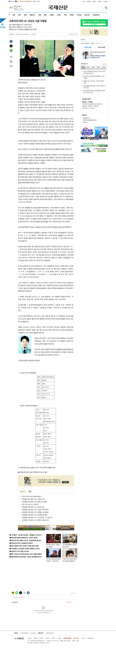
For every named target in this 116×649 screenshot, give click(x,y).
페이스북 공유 (11, 42)
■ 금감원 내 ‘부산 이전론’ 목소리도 (19, 551)
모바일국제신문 (90, 638)
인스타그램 (37, 1)
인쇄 (11, 57)
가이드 (85, 108)
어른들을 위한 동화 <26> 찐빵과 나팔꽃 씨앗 (35, 520)
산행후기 (90, 106)
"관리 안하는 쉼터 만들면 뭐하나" (32, 496)
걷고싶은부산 (33, 633)
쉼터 (30, 491)
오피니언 (87, 15)
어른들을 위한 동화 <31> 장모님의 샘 (33, 507)
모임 (86, 104)
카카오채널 (24, 1)
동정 (98, 104)
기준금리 (92, 43)
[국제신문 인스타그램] (40, 472)
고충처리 (83, 638)
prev (82, 133)
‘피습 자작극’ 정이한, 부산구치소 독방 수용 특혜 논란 (70, 560)
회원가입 (89, 1)
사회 (13, 15)
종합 (83, 67)
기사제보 (59, 638)
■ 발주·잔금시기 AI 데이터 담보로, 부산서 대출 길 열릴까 (26, 554)
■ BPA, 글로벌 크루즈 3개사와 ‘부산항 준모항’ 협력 (24, 546)
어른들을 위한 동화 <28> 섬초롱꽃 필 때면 (34, 515)
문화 (45, 15)
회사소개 (29, 638)
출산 (95, 104)
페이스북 (12, 1)
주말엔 (52, 15)
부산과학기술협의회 (24, 633)
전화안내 (35, 638)
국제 (39, 15)
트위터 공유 (11, 46)
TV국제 (79, 15)
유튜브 (30, 1)
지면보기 (94, 1)
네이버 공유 (11, 51)
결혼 (92, 104)
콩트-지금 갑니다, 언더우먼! (30, 504)
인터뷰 (72, 15)
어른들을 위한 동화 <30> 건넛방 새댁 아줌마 (35, 509)
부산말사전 (96, 15)
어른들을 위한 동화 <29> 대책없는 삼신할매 (35, 512)
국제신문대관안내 (50, 633)
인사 (83, 104)
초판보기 (100, 1)
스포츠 (59, 15)
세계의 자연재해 (85, 43)
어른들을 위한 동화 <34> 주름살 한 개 (33, 499)
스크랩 (11, 66)
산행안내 (84, 106)
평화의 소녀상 (99, 43)
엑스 (18, 1)
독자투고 (53, 638)
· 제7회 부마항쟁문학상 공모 (89, 120)
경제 (25, 15)
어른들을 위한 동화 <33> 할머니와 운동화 (34, 502)
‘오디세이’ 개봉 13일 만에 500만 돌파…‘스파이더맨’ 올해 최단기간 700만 (53, 561)
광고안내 (41, 638)
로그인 (84, 1)
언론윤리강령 (76, 638)
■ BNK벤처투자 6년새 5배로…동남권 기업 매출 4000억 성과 (27, 557)
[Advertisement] (59, 89)
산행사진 (96, 106)
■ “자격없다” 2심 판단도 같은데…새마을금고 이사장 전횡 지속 (27, 535)
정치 (19, 15)
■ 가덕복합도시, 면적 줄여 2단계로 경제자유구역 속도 (25, 548)
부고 (101, 104)
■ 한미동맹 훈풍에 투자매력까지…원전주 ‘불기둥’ (24, 538)
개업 (89, 104)
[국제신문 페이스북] (26, 472)
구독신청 (105, 1)
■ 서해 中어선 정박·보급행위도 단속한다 (21, 543)
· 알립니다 (85, 122)
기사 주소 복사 (11, 62)
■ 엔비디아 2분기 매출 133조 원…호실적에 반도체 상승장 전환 (27, 540)
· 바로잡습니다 (86, 118)
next (107, 133)
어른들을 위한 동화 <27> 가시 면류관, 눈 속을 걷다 (37, 517)
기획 (65, 15)
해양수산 (32, 15)
